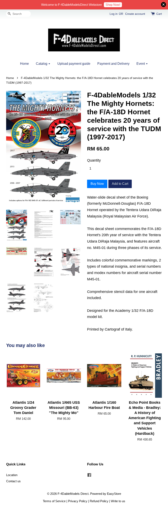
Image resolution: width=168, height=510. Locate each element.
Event (141, 63)
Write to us (118, 501)
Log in (114, 13)
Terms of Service (54, 501)
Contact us (13, 481)
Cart (159, 13)
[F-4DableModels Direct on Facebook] (89, 475)
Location (11, 475)
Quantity (94, 160)
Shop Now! (113, 4)
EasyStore (114, 493)
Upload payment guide (73, 63)
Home (24, 63)
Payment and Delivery (113, 63)
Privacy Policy (77, 501)
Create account (135, 13)
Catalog (42, 63)
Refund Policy (99, 501)
